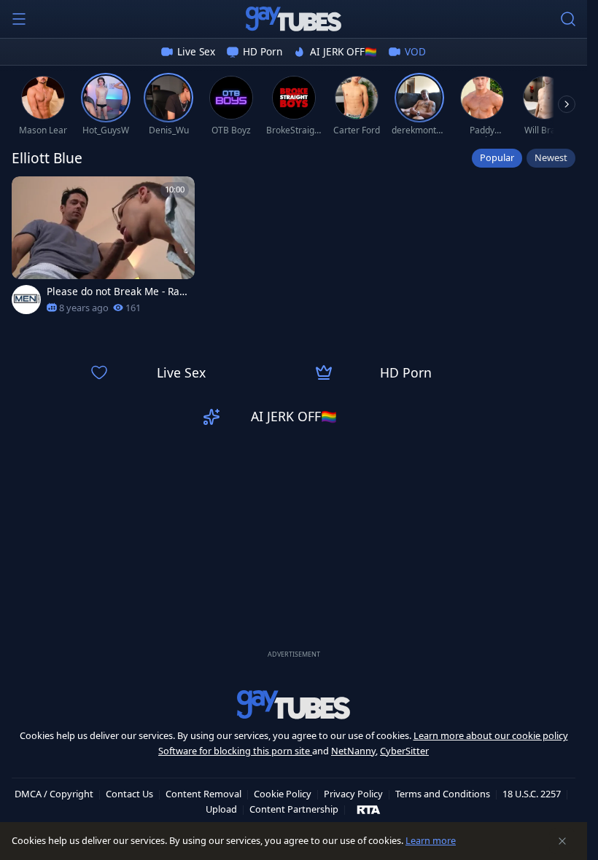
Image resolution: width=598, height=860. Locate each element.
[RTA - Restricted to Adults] (368, 809)
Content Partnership (293, 809)
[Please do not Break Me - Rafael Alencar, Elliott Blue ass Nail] (103, 249)
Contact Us (129, 793)
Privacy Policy (353, 793)
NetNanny (353, 750)
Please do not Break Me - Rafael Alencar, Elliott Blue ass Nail (118, 291)
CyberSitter (404, 750)
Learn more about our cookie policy (490, 735)
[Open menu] (19, 19)
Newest (551, 157)
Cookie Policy (282, 793)
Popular (497, 157)
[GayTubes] (294, 19)
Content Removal (203, 793)
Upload (221, 809)
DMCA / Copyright (54, 793)
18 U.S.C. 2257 (531, 793)
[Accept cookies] (562, 841)
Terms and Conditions (442, 793)
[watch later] (29, 194)
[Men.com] (26, 299)
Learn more (430, 840)
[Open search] (568, 19)
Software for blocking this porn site (235, 750)
